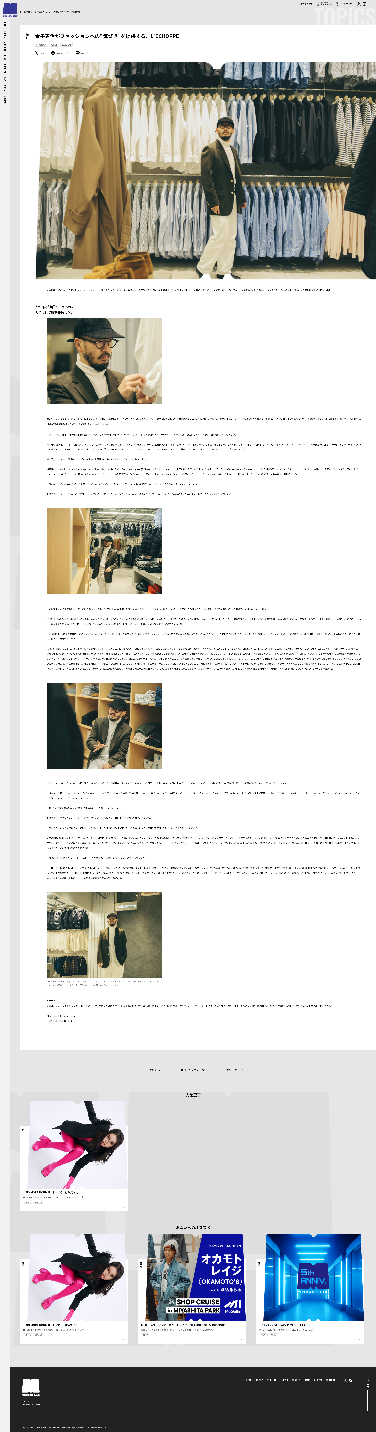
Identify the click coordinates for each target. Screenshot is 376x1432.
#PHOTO (28, 1202)
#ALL (27, 36)
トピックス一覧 (194, 1070)
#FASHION (41, 44)
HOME (5, 24)
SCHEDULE (5, 46)
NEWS (5, 57)
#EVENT (263, 1335)
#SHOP (54, 44)
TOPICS (5, 34)
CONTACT (5, 100)
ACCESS (5, 88)
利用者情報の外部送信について (100, 1427)
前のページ (154, 1069)
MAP (5, 79)
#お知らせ (66, 44)
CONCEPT (5, 68)
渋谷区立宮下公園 (304, 4)
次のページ (231, 1069)
